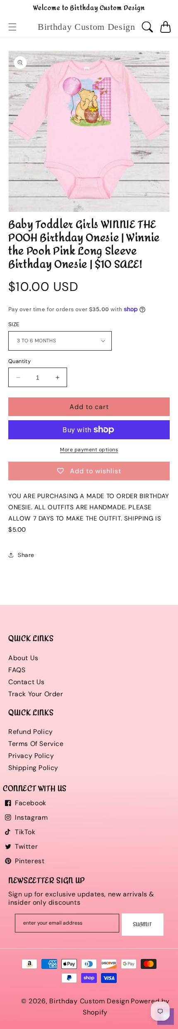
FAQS (16, 670)
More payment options (89, 449)
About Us (23, 658)
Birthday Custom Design (89, 1001)
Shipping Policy (33, 767)
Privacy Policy (31, 755)
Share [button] (26, 555)
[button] (12, 27)
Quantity (19, 361)
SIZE (13, 324)
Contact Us (26, 682)
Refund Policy (30, 731)
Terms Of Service (36, 743)
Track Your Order (35, 694)
